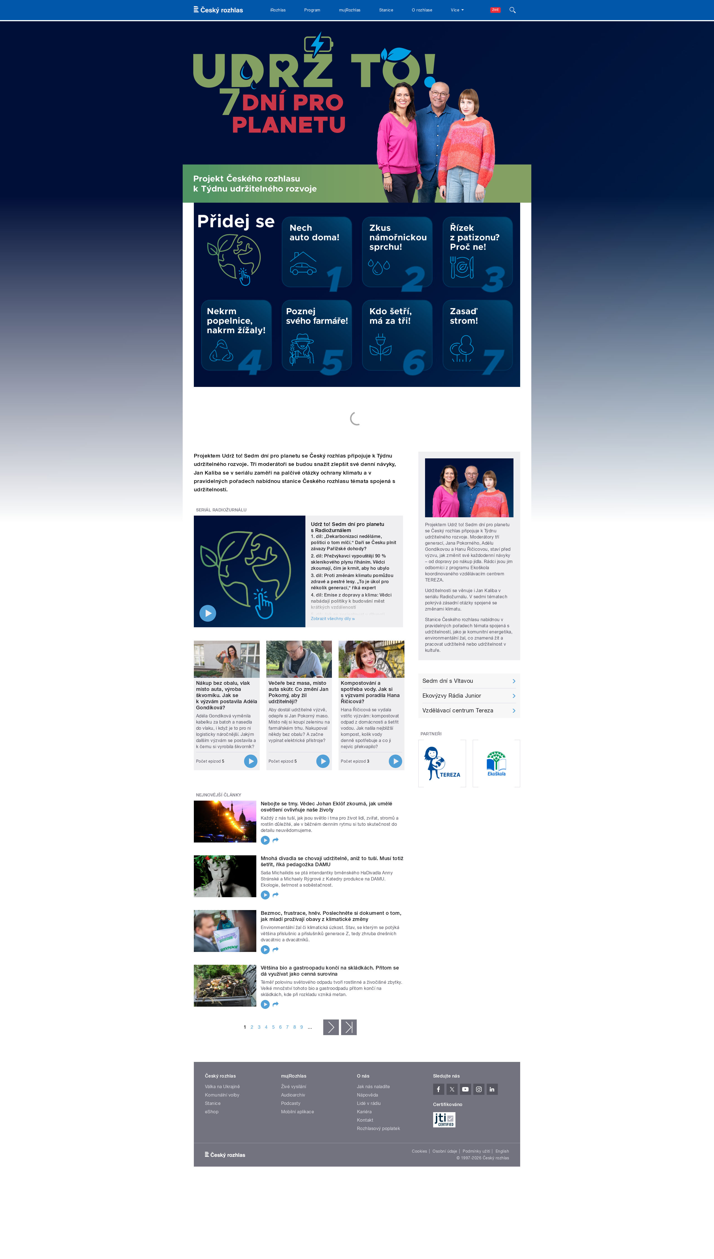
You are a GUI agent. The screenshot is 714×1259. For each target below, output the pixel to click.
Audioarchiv (293, 1095)
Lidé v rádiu (369, 1103)
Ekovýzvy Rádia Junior (452, 695)
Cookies (419, 1151)
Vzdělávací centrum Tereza (458, 710)
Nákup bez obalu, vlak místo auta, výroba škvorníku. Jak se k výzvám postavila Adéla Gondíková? (226, 695)
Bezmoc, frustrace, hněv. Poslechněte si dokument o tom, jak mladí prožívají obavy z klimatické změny (331, 916)
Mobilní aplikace (297, 1111)
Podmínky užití (476, 1151)
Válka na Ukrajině (222, 1086)
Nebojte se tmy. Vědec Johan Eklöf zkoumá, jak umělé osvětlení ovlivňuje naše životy (326, 807)
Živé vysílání (293, 1086)
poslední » (349, 1027)
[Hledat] (512, 10)
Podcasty (291, 1103)
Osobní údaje (445, 1151)
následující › (331, 1027)
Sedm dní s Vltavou (448, 681)
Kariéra (364, 1111)
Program (312, 10)
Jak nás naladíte (373, 1086)
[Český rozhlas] (218, 10)
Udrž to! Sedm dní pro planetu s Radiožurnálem (347, 527)
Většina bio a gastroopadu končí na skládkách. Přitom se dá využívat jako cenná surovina (330, 971)
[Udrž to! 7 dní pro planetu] (357, 112)
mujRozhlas (350, 10)
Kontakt (365, 1120)
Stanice (386, 10)
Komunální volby (222, 1095)
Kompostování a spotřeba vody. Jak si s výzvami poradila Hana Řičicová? (370, 692)
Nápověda (367, 1095)
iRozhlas (278, 10)
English (502, 1151)
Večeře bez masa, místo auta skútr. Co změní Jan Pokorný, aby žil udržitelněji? (299, 692)
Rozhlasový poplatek (378, 1128)
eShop (211, 1111)
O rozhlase (422, 10)
